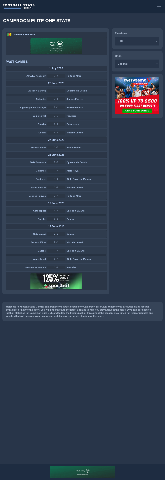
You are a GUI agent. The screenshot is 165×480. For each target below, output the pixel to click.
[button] (159, 6)
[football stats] (78, 6)
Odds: (118, 56)
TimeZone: (121, 33)
